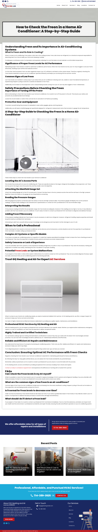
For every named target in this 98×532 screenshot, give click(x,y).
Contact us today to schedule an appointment (18, 368)
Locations (84, 5)
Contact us (61, 495)
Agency (36, 531)
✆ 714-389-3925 (60, 428)
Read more (9, 519)
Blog (78, 5)
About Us (64, 5)
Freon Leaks (21, 250)
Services (72, 5)
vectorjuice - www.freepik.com (90, 530)
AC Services (57, 259)
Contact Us (91, 5)
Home (58, 5)
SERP (33, 531)
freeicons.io (73, 530)
